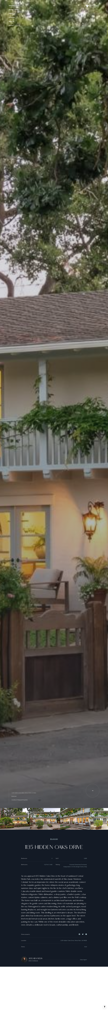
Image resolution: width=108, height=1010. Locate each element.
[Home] (92, 6)
